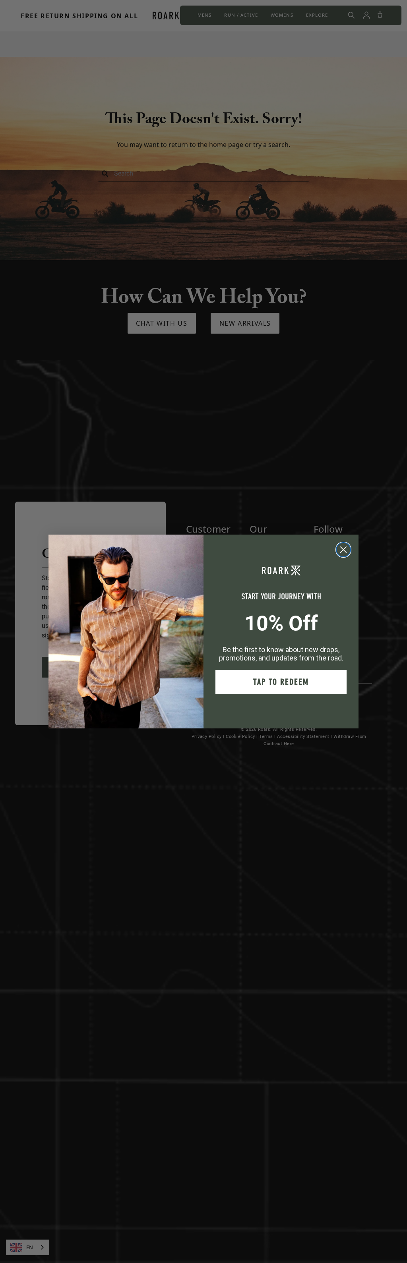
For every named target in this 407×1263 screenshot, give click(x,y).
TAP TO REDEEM (281, 682)
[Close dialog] (343, 550)
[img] (343, 550)
